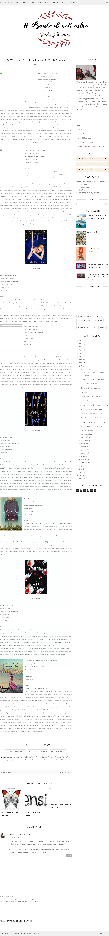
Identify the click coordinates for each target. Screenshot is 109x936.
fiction (44, 757)
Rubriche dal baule (35, 2)
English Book (98, 320)
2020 (80, 356)
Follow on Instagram (86, 169)
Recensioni (94, 327)
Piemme (28, 760)
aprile (83, 456)
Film (78, 125)
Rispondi (69, 855)
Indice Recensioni (18, 2)
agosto (83, 443)
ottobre (84, 437)
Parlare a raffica (86, 431)
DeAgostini (20, 757)
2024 (80, 344)
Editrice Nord (30, 757)
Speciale (102, 327)
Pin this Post (59, 751)
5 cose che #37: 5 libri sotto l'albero (94, 405)
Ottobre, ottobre (93, 232)
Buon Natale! (85, 392)
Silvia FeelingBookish (20, 834)
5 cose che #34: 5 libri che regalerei (94, 422)
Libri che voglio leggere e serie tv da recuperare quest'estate (97, 266)
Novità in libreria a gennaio (90, 388)
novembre (85, 434)
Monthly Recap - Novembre (91, 426)
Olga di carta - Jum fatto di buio (92, 418)
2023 (80, 347)
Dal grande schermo (69, 2)
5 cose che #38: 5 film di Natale (92, 379)
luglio (83, 447)
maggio (83, 453)
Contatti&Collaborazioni (85, 134)
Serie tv (79, 121)
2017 (80, 366)
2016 (80, 469)
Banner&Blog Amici (83, 138)
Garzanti (51, 757)
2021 (80, 353)
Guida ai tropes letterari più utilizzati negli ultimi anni (96, 216)
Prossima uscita (38, 760)
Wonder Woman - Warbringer (91, 409)
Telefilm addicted (51, 2)
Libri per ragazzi (83, 324)
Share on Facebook (16, 751)
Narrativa (20, 760)
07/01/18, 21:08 (14, 837)
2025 (80, 340)
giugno (83, 450)
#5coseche (81, 316)
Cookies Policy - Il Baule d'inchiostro (90, 147)
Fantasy (39, 757)
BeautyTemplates (12, 933)
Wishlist (79, 129)
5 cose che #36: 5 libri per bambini (93, 414)
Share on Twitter (39, 751)
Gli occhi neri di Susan (33, 814)
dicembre (84, 369)
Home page (4, 2)
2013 (80, 479)
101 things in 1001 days (84, 142)
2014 (80, 475)
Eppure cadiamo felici (88, 384)
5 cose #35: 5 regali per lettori (92, 397)
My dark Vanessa (93, 248)
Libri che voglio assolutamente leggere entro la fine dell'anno (97, 275)
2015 (80, 472)
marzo (83, 459)
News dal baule (96, 324)
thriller (46, 760)
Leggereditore (61, 757)
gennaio (84, 466)
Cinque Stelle (101, 316)
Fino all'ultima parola (88, 401)
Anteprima (11, 757)
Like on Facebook (84, 164)
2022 (80, 350)
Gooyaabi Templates (33, 933)
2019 (80, 360)
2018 (80, 363)
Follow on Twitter (85, 158)
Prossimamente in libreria (9, 814)
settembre (85, 440)
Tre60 (52, 760)
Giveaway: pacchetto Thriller (60, 805)
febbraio (84, 463)
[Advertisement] (92, 513)
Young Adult (60, 760)
